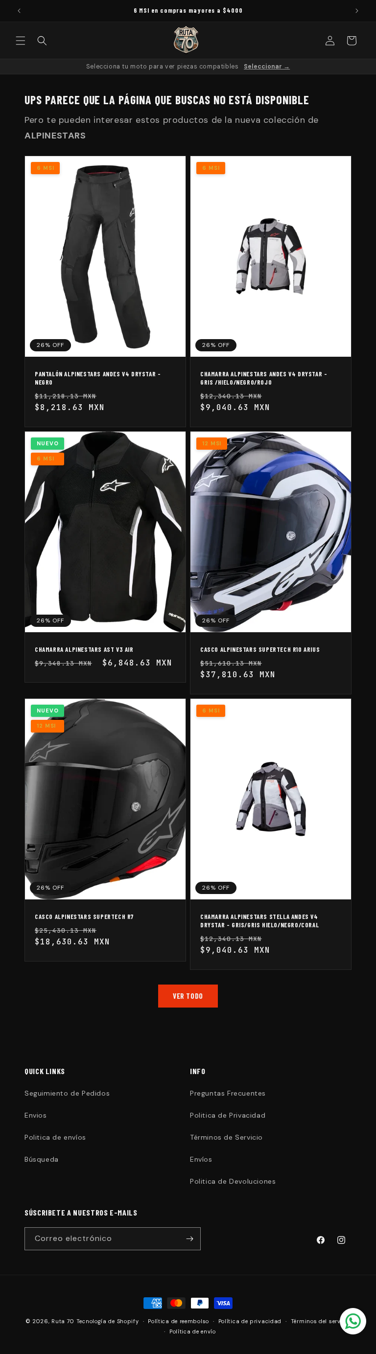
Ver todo (188, 995)
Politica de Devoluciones (233, 1181)
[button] (20, 40)
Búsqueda (41, 1159)
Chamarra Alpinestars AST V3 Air (84, 649)
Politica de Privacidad (227, 1115)
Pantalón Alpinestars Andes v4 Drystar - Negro (98, 378)
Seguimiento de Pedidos (67, 1093)
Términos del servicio (321, 1321)
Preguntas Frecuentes (228, 1093)
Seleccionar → (267, 66)
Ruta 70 (62, 1321)
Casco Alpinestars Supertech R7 (84, 916)
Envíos (201, 1159)
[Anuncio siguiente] (357, 11)
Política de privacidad (250, 1321)
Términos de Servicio (226, 1137)
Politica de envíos (55, 1137)
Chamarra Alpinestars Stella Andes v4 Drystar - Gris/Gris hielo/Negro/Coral (259, 921)
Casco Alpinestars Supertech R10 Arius (260, 649)
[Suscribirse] (189, 1238)
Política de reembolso (178, 1321)
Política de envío (192, 1331)
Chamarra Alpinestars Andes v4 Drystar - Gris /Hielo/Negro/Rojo (263, 378)
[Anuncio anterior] (19, 11)
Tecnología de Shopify (107, 1321)
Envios (35, 1115)
